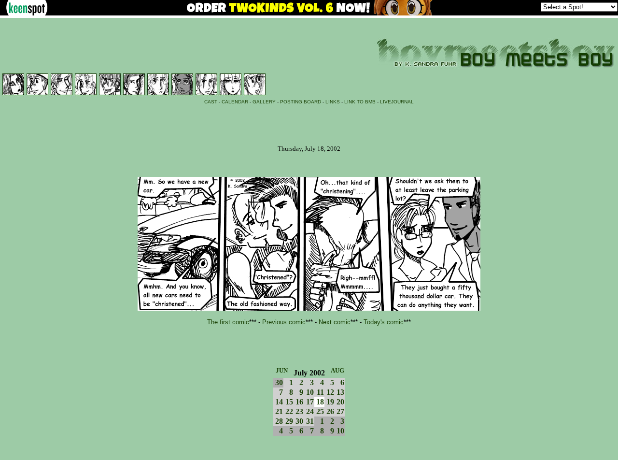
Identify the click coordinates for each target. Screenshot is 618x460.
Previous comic (284, 322)
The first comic (228, 322)
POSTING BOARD (300, 101)
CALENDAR (235, 101)
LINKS (332, 101)
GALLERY (264, 101)
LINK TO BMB (360, 101)
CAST (210, 101)
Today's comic (384, 322)
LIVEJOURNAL (397, 101)
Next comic (335, 322)
